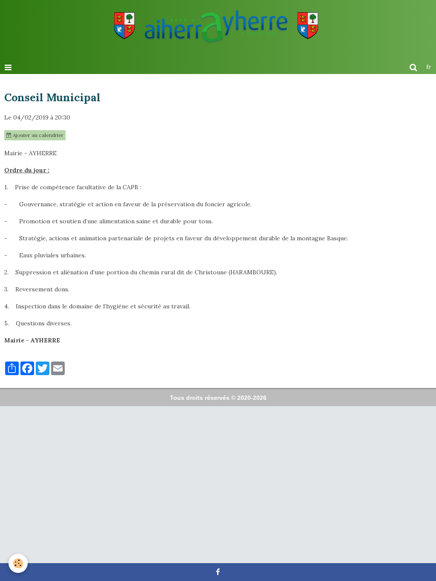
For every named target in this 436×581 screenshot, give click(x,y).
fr (428, 67)
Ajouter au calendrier (37, 135)
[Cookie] (18, 563)
